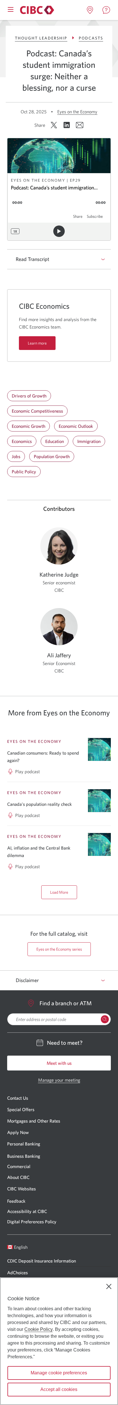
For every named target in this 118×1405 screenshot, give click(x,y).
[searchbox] (59, 1019)
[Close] (108, 1286)
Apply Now (18, 1132)
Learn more (37, 343)
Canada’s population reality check (39, 804)
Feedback (16, 1201)
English (20, 1247)
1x (15, 231)
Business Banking (23, 1156)
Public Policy (24, 471)
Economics (22, 441)
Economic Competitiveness (37, 411)
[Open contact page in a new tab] (106, 10)
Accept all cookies (58, 1389)
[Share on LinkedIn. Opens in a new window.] (66, 125)
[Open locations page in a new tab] (90, 10)
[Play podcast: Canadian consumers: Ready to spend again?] (99, 749)
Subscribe (95, 216)
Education (54, 441)
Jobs (16, 456)
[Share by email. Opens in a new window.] (79, 125)
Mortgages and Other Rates (33, 1121)
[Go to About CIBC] (36, 10)
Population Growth (52, 456)
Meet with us (59, 1063)
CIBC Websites (21, 1189)
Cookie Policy (38, 1329)
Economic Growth (28, 426)
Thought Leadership (41, 38)
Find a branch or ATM (66, 1003)
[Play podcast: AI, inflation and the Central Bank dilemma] (99, 844)
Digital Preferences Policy (31, 1221)
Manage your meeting (59, 1080)
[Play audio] (59, 231)
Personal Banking (23, 1144)
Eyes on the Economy (77, 111)
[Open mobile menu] (10, 9)
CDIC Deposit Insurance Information (41, 1261)
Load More (59, 892)
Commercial (18, 1166)
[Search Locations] (105, 1019)
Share (77, 216)
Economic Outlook (76, 426)
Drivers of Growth (29, 396)
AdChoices (17, 1272)
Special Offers (20, 1109)
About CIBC (18, 1177)
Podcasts (91, 38)
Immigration (89, 441)
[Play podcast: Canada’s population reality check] (99, 800)
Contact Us (17, 1098)
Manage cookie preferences (59, 1372)
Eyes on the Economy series (59, 949)
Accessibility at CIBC (27, 1211)
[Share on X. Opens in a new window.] (54, 125)
